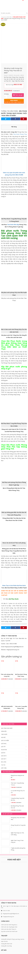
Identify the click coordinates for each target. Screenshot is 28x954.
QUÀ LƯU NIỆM (5, 740)
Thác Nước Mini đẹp (13, 224)
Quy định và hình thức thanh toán (9, 931)
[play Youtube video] (14, 163)
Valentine (4, 749)
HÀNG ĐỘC (9, 17)
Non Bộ (3, 737)
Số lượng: (6, 94)
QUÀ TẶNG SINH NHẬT (7, 728)
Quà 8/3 (3, 752)
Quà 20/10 (3, 755)
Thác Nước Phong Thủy (20, 134)
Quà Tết (3, 746)
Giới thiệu (4, 768)
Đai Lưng (3, 762)
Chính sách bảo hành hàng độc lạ (9, 924)
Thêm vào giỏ (19, 95)
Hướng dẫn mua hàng (6, 946)
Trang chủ (3, 17)
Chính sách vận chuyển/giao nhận (9, 927)
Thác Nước (4, 734)
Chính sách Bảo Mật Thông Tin (8, 929)
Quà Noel (3, 743)
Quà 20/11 (3, 759)
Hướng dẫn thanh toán (6, 943)
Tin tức (3, 765)
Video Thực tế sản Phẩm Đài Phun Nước (14, 585)
